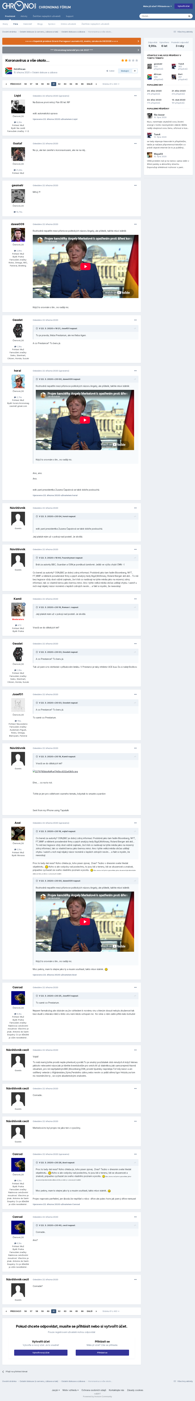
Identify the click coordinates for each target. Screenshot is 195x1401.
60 (48, 84)
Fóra (15, 24)
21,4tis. (19, 170)
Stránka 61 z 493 (110, 84)
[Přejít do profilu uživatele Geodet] (18, 330)
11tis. (19, 721)
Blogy (40, 24)
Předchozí (15, 84)
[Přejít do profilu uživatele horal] (18, 381)
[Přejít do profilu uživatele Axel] (18, 833)
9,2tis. (19, 122)
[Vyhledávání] (189, 16)
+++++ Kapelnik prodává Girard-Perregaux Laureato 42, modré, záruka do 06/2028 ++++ (71, 41)
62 (59, 84)
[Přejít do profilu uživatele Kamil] (18, 609)
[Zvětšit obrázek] (55, 771)
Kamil (17, 598)
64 (71, 84)
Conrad (17, 987)
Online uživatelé (68, 24)
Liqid (17, 95)
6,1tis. (19, 1014)
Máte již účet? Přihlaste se (156, 6)
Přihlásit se (102, 1352)
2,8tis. (19, 250)
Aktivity (24, 16)
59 (42, 84)
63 (65, 84)
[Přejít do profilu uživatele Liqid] (18, 106)
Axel (18, 822)
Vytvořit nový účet (40, 1352)
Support (69, 16)
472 (19, 625)
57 (31, 84)
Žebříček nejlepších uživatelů (95, 24)
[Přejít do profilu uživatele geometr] (18, 196)
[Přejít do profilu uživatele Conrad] (18, 998)
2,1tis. (19, 849)
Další (89, 84)
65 (76, 84)
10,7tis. (19, 212)
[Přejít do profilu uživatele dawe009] (18, 235)
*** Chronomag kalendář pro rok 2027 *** (71, 50)
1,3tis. (19, 346)
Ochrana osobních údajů (94, 1390)
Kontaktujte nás (116, 1390)
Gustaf (17, 143)
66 (82, 84)
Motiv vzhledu (70, 1390)
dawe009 (17, 224)
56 (25, 84)
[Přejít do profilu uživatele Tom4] (174, 66)
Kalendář (27, 24)
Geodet (17, 320)
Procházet (10, 16)
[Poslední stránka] (96, 84)
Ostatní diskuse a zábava (44, 72)
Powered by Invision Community (97, 1396)
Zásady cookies (135, 1390)
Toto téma (177, 16)
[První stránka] (6, 84)
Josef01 (17, 694)
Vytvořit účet (184, 6)
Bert (180, 74)
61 (54, 84)
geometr (17, 185)
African (21, 69)
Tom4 (181, 64)
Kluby (5, 24)
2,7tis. (19, 397)
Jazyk (55, 1390)
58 (37, 84)
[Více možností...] (135, 96)
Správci (51, 24)
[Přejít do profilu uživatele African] (8, 70)
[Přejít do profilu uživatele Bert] (174, 77)
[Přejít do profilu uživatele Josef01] (18, 705)
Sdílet (111, 71)
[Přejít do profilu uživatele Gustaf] (18, 154)
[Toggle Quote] (37, 328)
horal (17, 370)
